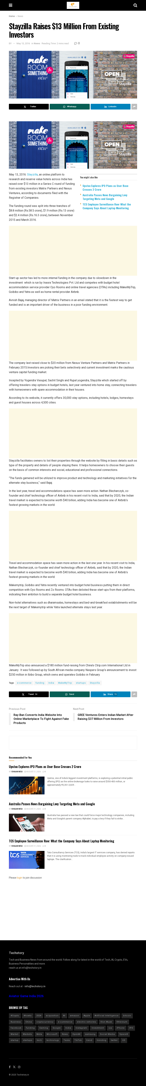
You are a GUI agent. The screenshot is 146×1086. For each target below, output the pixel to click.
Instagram (81, 1027)
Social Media (107, 1034)
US (123, 1040)
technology (52, 1040)
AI (64, 1015)
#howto (28, 1015)
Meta (39, 1034)
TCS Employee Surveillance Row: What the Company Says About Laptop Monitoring (107, 206)
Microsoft (52, 1034)
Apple (87, 1015)
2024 (38, 1015)
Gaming (43, 1027)
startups (81, 683)
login (19, 878)
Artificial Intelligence (107, 1015)
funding (40, 683)
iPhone (121, 1027)
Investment (98, 1027)
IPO (131, 1027)
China (28, 1021)
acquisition (52, 1015)
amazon (74, 1015)
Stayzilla (32, 174)
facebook (16, 1027)
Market (14, 1034)
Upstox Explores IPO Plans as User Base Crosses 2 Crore (105, 187)
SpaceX (123, 1034)
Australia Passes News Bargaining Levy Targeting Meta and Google (105, 197)
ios (110, 1027)
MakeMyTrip (65, 683)
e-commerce (24, 683)
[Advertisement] (73, 251)
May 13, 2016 (23, 43)
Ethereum (122, 1021)
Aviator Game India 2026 (26, 996)
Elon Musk (106, 1021)
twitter (114, 1040)
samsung (90, 1034)
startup (15, 1040)
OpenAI (76, 1034)
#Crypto (15, 1015)
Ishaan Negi (17, 771)
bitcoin (127, 1015)
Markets (27, 1034)
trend (89, 1040)
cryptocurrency (44, 1021)
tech (39, 1040)
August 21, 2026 (33, 771)
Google (57, 1027)
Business (16, 1021)
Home (12, 16)
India (51, 683)
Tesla (67, 1040)
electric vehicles (86, 1021)
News (20, 16)
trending (101, 1040)
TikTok (78, 1040)
